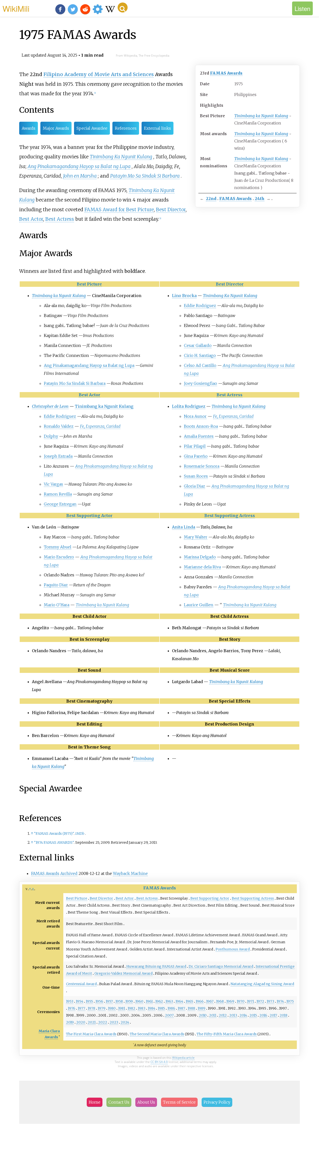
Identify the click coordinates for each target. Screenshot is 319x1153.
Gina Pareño (196, 456)
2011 (212, 1015)
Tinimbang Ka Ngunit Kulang (121, 157)
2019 (70, 1022)
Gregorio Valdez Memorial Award (123, 973)
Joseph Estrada (58, 456)
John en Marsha (80, 176)
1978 (91, 1008)
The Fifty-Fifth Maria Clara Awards (227, 1034)
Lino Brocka (184, 295)
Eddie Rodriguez (200, 305)
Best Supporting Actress (229, 515)
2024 (125, 1022)
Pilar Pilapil (195, 446)
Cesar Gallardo (198, 345)
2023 (114, 1022)
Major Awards (56, 128)
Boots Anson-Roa (201, 426)
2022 (102, 1022)
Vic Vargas (53, 484)
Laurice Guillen (198, 604)
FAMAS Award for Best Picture (119, 209)
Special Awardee (92, 128)
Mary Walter (195, 536)
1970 (240, 1001)
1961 (149, 1001)
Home (94, 1102)
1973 (270, 1001)
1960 (139, 1001)
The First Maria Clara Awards (91, 1034)
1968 (220, 1001)
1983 (141, 1008)
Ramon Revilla (58, 494)
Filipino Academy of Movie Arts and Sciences (98, 74)
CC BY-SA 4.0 (159, 1062)
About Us (146, 1102)
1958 (119, 1001)
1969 (230, 1001)
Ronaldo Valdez (59, 426)
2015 (253, 1015)
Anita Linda (183, 526)
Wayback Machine (130, 873)
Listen (302, 8)
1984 (151, 1008)
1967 (210, 1001)
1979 (101, 1008)
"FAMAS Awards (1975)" (54, 833)
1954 (79, 1001)
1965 (189, 1001)
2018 (283, 1015)
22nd (211, 198)
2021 (92, 1022)
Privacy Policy (217, 1102)
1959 (129, 1001)
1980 (112, 1008)
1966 (200, 1001)
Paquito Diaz (56, 584)
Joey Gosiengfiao (200, 383)
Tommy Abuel (57, 546)
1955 (89, 1001)
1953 (69, 1001)
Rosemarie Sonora (201, 466)
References (126, 128)
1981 (121, 1008)
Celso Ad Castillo (200, 365)
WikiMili (15, 8)
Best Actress (59, 219)
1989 (201, 1008)
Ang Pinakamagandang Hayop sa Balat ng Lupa (79, 166)
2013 (233, 1015)
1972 (260, 1001)
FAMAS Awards (226, 73)
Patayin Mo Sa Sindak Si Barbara (145, 176)
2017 (273, 1015)
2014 (243, 1015)
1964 (179, 1001)
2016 (263, 1015)
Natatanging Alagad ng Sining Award (262, 984)
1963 (169, 1001)
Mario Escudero (59, 556)
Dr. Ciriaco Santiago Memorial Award (221, 966)
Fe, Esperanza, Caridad (100, 426)
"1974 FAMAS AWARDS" (54, 842)
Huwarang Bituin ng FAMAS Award (156, 966)
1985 (161, 1008)
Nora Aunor (195, 416)
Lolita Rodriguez (188, 406)
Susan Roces (196, 476)
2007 (169, 1015)
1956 (99, 1001)
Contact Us (118, 1102)
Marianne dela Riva (202, 566)
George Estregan (60, 504)
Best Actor (31, 219)
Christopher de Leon (50, 406)
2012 (223, 1015)
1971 (250, 1001)
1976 (71, 1008)
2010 (203, 1015)
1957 (109, 1001)
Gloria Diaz (194, 486)
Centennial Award (81, 984)
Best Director (171, 209)
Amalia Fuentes (199, 436)
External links (157, 128)
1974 (280, 1001)
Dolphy (51, 436)
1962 (159, 1001)
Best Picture (89, 284)
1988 (191, 1008)
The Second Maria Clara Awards (157, 1034)
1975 (290, 1001)
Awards (28, 128)
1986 (171, 1008)
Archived (69, 873)
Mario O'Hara (56, 604)
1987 (181, 1008)
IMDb (79, 833)
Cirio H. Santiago (200, 355)
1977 (81, 1008)
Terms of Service (179, 1102)
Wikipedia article (183, 1057)
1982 (131, 1008)
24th (259, 198)
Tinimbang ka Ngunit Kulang (261, 115)
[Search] (123, 7)
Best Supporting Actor (89, 515)
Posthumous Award (233, 949)
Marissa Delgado (200, 556)
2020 (80, 1022)
